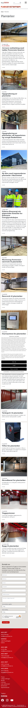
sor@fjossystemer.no (6, 651)
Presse (3, 677)
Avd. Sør (4, 647)
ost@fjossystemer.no (6, 636)
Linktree (3, 682)
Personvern (4, 685)
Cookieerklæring (6, 371)
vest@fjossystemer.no (7, 666)
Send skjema (5, 622)
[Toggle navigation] (25, 2)
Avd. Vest (4, 662)
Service (3, 639)
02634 (6, 3)
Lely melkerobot (5, 684)
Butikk (3, 680)
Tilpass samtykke (14, 369)
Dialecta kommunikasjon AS (19, 706)
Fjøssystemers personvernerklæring (17, 371)
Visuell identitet (20, 705)
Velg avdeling (5, 609)
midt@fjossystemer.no (7, 657)
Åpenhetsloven (5, 687)
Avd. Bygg (4, 668)
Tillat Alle (14, 362)
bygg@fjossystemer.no (7, 672)
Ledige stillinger (5, 678)
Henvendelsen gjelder (7, 604)
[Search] (19, 2)
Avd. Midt (4, 653)
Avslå (14, 365)
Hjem (2, 11)
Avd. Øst (4, 632)
